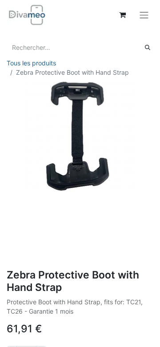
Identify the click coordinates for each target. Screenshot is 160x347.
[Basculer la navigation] (144, 14)
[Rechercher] (147, 47)
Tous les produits (31, 63)
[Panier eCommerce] (122, 15)
